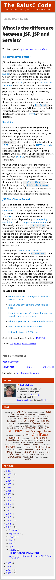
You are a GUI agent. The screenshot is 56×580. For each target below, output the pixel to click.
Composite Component (35, 414)
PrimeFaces (45, 440)
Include (20, 428)
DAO (20, 419)
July (10, 539)
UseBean (41, 452)
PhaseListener (13, 440)
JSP (11, 343)
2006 (8, 573)
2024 (8, 480)
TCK (20, 450)
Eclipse (45, 421)
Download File (12, 421)
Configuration (13, 416)
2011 (8, 523)
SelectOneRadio (45, 445)
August (12, 536)
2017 (8, 503)
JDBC (40, 428)
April (11, 546)
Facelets (9, 216)
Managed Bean (41, 431)
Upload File (29, 452)
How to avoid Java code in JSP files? (25, 326)
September (14, 533)
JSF (8, 431)
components (8, 210)
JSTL (20, 82)
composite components (34, 222)
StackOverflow (29, 343)
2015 (8, 510)
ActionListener (10, 412)
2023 (8, 484)
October (13, 530)
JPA (47, 428)
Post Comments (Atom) (28, 373)
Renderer (39, 442)
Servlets (7, 122)
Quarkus (16, 443)
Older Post (48, 366)
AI (18, 411)
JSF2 (18, 431)
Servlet (17, 343)
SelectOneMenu (31, 445)
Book (42, 412)
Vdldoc (43, 455)
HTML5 (40, 426)
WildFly (28, 459)
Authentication (33, 412)
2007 (8, 569)
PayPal (45, 400)
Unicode (17, 452)
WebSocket (28, 457)
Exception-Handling (23, 423)
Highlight (33, 426)
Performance (40, 437)
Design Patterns (42, 419)
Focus (16, 426)
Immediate (11, 428)
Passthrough (26, 438)
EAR (37, 421)
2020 (8, 494)
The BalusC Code (28, 5)
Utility (49, 452)
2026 (8, 474)
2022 (8, 487)
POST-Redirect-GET (30, 440)
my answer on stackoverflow (33, 49)
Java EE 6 (20, 156)
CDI (48, 411)
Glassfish (24, 426)
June (11, 543)
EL (14, 424)
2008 (8, 566)
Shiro (19, 447)
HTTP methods (44, 145)
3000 (8, 470)
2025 (8, 477)
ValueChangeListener (30, 455)
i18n (46, 426)
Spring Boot (27, 447)
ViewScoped (14, 457)
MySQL (26, 435)
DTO (23, 421)
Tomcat (31, 113)
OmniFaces (41, 435)
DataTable (29, 418)
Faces (46, 423)
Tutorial (8, 452)
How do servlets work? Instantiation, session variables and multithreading (30, 314)
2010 (8, 527)
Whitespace (44, 457)
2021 (8, 490)
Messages (9, 435)
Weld (36, 457)
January (12, 549)
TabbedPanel (12, 450)
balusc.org (34, 394)
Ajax (24, 412)
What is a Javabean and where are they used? (30, 321)
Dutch (31, 421)
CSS (33, 416)
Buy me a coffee (24, 400)
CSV (38, 416)
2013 (8, 517)
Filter (10, 425)
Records (30, 443)
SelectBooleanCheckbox (13, 445)
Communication (17, 414)
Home (29, 366)
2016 (8, 507)
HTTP (5, 145)
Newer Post (8, 366)
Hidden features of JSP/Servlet (23, 332)
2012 (8, 520)
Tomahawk (28, 450)
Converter (26, 416)
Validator (14, 454)
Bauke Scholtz (26, 385)
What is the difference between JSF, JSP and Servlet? (28, 34)
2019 (8, 497)
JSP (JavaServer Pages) (16, 56)
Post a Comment (10, 361)
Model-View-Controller (30, 250)
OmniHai (14, 437)
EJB (8, 423)
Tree (46, 450)
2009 (8, 563)
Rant (23, 442)
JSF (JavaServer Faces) (16, 199)
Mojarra (18, 435)
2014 (8, 513)
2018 (8, 500)
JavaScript (30, 428)
